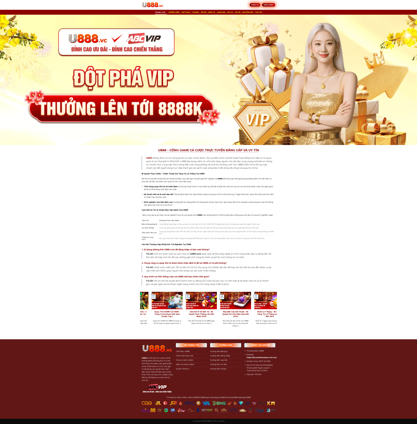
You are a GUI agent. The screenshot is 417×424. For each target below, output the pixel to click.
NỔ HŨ (203, 12)
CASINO (195, 12)
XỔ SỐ (237, 12)
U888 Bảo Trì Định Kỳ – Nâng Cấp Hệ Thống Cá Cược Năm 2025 (231, 314)
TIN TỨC (258, 12)
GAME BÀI (221, 12)
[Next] (275, 312)
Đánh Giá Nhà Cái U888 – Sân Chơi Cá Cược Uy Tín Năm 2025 (266, 314)
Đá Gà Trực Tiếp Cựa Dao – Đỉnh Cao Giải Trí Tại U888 (163, 313)
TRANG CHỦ (160, 12)
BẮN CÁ (211, 12)
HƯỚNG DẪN (174, 12)
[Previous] (141, 312)
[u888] (152, 5)
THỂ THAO (185, 12)
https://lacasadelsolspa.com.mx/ (262, 357)
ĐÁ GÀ (230, 12)
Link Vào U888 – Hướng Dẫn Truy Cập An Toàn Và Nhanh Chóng (197, 314)
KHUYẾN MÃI (247, 12)
